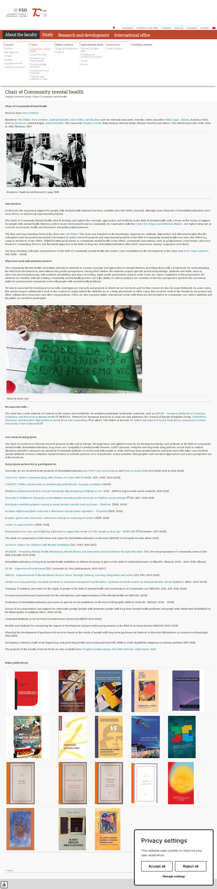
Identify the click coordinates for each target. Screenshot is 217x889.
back (10, 870)
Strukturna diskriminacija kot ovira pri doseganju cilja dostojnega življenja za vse (54, 491)
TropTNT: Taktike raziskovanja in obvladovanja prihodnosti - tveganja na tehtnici (54, 484)
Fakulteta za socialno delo (26, 13)
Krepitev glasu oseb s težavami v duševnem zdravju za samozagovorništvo (49, 518)
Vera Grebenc (31, 113)
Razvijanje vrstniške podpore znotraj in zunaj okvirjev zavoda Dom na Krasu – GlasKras (58, 504)
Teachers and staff (147, 28)
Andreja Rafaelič (59, 119)
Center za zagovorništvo (19, 524)
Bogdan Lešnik (92, 123)
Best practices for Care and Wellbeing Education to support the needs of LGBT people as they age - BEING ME (70, 531)
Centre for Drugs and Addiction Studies (159, 224)
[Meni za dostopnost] (4, 885)
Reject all (190, 866)
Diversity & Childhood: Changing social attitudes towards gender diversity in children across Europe (65, 498)
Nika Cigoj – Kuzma (178, 119)
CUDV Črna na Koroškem (102, 470)
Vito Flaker (24, 119)
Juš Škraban (92, 119)
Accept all (157, 866)
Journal (179, 28)
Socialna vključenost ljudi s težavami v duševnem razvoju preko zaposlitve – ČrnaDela (56, 511)
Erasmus (191, 28)
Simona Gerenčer (15, 123)
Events (204, 28)
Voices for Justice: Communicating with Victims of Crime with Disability (48, 477)
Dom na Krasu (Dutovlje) (139, 470)
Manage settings (174, 876)
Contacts (166, 28)
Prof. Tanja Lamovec (196, 251)
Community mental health (54, 97)
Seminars (127, 28)
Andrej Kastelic (54, 123)
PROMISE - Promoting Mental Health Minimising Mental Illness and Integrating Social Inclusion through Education (74, 551)
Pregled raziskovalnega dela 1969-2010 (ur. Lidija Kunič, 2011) (119, 649)
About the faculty (22, 97)
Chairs (36, 97)
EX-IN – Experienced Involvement (25, 568)
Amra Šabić (77, 119)
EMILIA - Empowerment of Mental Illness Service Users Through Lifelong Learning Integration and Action (69, 575)
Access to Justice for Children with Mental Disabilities (37, 545)
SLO (213, 27)
